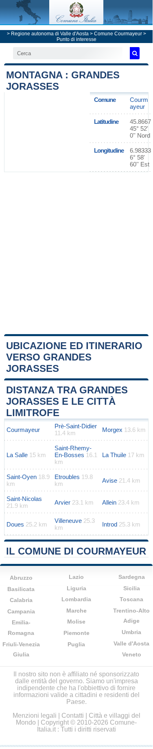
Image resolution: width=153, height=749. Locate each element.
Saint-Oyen (22, 476)
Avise (109, 480)
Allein (109, 502)
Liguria (76, 588)
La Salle (17, 454)
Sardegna (131, 577)
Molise (76, 621)
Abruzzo (21, 577)
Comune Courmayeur (118, 34)
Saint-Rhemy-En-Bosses (73, 451)
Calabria (21, 600)
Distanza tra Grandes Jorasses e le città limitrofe (67, 401)
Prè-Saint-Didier (76, 426)
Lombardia (76, 599)
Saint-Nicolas (24, 498)
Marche (76, 610)
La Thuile (114, 454)
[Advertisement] (76, 252)
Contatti (72, 715)
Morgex (112, 429)
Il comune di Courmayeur (76, 551)
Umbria (131, 632)
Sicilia (131, 588)
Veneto (131, 654)
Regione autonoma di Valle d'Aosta (50, 34)
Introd (109, 524)
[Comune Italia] (76, 22)
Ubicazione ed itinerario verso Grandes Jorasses (74, 357)
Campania (21, 611)
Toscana (131, 599)
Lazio (76, 577)
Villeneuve (68, 520)
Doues (15, 524)
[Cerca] (135, 53)
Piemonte (76, 633)
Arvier (62, 502)
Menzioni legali (35, 715)
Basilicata (21, 589)
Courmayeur (139, 103)
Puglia (76, 644)
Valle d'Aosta (131, 643)
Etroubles (67, 476)
